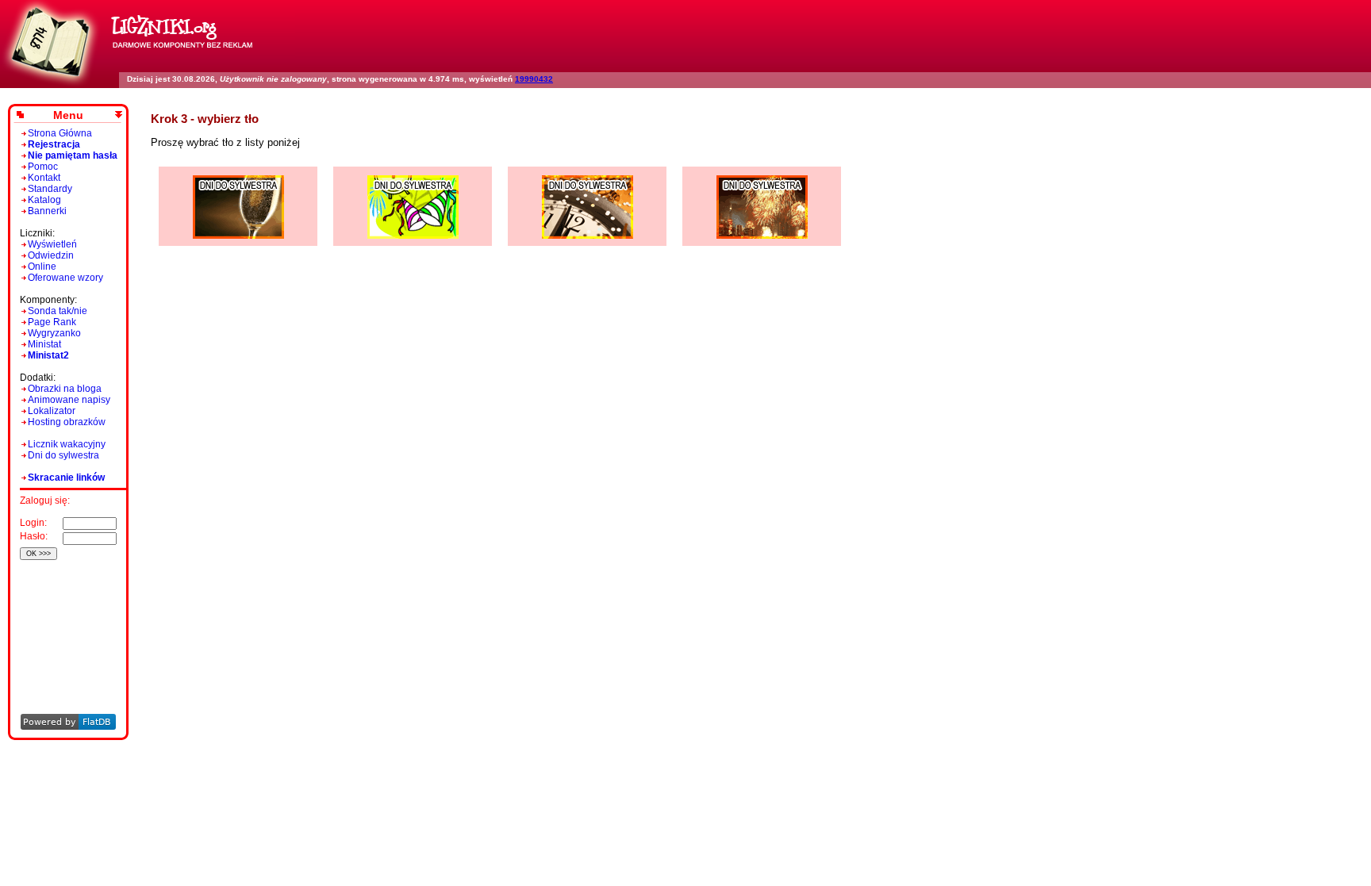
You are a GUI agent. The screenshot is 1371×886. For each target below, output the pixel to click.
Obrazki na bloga (65, 388)
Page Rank (52, 322)
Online (42, 266)
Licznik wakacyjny (67, 444)
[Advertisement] (65, 615)
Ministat (44, 344)
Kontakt (44, 177)
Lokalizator (51, 410)
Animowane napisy (69, 399)
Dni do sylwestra (63, 455)
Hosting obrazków (67, 422)
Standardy (50, 188)
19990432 (534, 79)
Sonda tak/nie (57, 310)
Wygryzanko (54, 333)
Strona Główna (60, 133)
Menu (68, 115)
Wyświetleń (52, 244)
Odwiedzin (51, 255)
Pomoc (43, 166)
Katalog (44, 199)
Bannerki (47, 211)
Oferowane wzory (65, 277)
